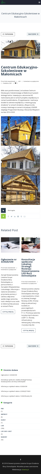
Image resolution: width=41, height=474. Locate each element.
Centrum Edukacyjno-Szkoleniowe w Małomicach (19, 70)
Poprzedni (9, 34)
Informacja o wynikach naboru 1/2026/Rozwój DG (16, 396)
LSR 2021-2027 (6, 431)
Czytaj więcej (8, 312)
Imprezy (4, 414)
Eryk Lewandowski (10, 81)
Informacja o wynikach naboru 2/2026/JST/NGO (15, 391)
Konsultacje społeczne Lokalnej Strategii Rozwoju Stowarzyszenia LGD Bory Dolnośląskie (30, 267)
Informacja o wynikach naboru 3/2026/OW (14, 386)
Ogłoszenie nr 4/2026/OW (9, 260)
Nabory (4, 437)
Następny (32, 34)
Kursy (3, 420)
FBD (2, 408)
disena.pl (25, 469)
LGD (19, 81)
